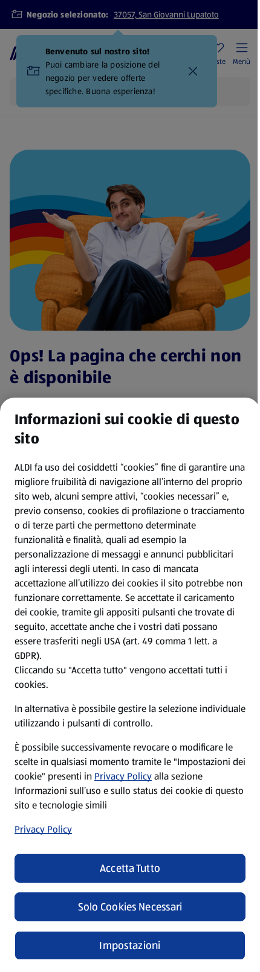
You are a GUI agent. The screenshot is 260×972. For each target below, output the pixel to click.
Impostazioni (129, 945)
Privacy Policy (123, 776)
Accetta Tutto (130, 868)
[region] (130, 685)
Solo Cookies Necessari (130, 907)
